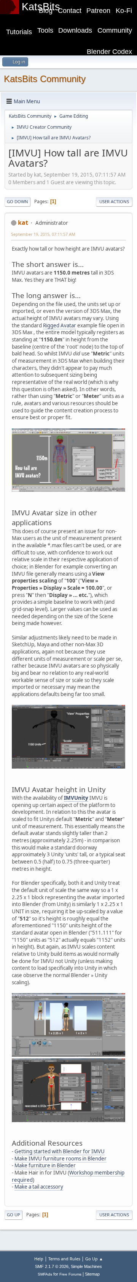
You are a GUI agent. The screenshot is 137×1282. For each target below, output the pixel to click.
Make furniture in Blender (45, 1165)
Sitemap (92, 1274)
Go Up (13, 1214)
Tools (45, 30)
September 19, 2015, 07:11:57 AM (43, 234)
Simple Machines (86, 1266)
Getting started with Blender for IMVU (59, 1151)
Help (38, 1258)
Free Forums (70, 1274)
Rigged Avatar (59, 325)
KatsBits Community (45, 79)
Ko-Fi (124, 10)
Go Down (17, 201)
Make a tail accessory (38, 1186)
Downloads (75, 30)
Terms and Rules (64, 1258)
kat (23, 222)
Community (114, 30)
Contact (69, 10)
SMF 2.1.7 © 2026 (51, 1266)
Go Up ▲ (94, 1258)
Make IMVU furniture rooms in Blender (60, 1158)
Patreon (98, 10)
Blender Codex (109, 51)
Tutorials (19, 32)
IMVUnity (76, 797)
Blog (46, 10)
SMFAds (45, 1274)
